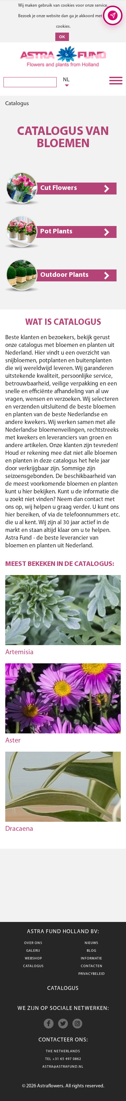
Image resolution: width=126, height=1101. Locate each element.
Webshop (33, 958)
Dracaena (19, 829)
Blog (91, 951)
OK (62, 37)
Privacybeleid (91, 974)
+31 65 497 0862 (66, 1059)
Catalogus (33, 966)
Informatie (91, 958)
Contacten (92, 966)
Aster (13, 740)
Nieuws (91, 943)
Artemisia (19, 652)
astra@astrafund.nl (63, 1067)
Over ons (33, 943)
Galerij (33, 951)
